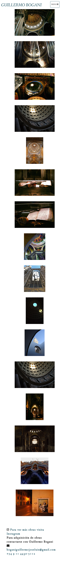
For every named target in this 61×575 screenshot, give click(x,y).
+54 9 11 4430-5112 (21, 554)
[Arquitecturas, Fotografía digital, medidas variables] (32, 22)
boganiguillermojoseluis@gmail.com (31, 550)
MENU (54, 5)
